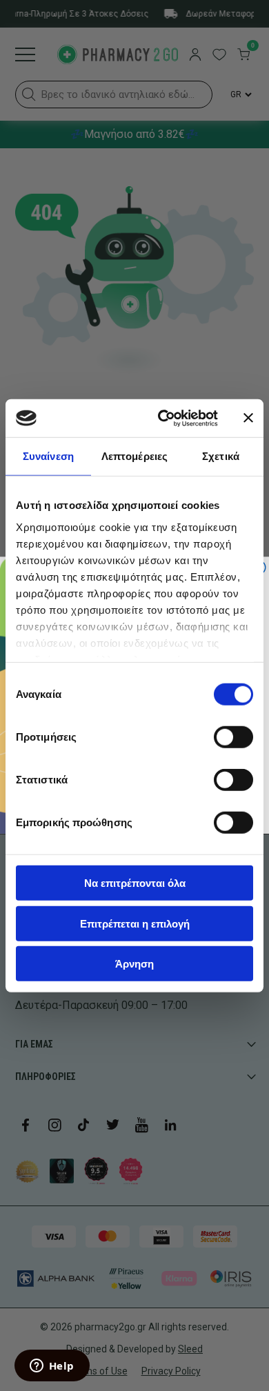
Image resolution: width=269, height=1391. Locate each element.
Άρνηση (134, 964)
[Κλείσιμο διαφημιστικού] (248, 418)
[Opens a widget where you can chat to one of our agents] (52, 1367)
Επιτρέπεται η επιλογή (135, 923)
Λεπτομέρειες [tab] (134, 456)
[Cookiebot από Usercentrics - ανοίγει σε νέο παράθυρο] (163, 418)
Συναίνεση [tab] (48, 456)
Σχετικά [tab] (220, 456)
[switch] (233, 737)
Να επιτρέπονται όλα (135, 883)
